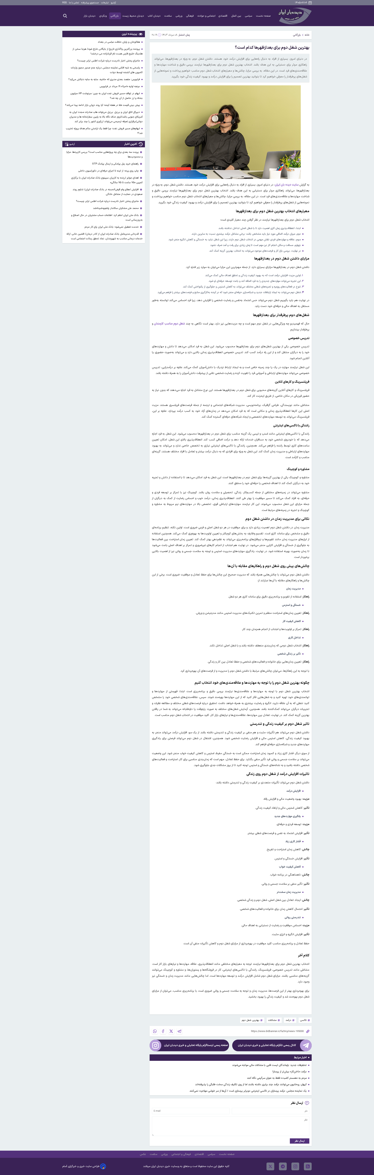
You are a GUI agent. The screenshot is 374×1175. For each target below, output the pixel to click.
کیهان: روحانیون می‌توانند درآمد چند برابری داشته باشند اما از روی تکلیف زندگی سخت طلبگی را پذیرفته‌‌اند (251, 1084)
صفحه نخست (263, 16)
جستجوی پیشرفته (90, 2)
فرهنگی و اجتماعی (181, 1154)
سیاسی (249, 16)
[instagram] (295, 1166)
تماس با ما (74, 2)
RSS (64, 2)
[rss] (308, 1166)
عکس (143, 1154)
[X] (171, 1031)
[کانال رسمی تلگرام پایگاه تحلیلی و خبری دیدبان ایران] (306, 1045)
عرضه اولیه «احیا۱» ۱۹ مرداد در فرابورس (120, 86)
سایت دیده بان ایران (286, 185)
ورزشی (179, 16)
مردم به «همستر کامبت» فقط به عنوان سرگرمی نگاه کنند (277, 1078)
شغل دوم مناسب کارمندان (169, 324)
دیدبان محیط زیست (134, 16)
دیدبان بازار (90, 16)
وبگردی (103, 16)
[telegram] (283, 1166)
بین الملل (236, 16)
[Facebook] (163, 1031)
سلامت (168, 16)
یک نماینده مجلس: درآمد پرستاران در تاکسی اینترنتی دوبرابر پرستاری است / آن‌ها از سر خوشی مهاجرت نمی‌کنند (248, 1091)
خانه (307, 35)
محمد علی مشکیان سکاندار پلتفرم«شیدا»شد (116, 208)
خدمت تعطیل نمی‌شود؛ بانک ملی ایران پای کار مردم (112, 227)
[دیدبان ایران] (294, 16)
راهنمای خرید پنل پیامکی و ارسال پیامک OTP (115, 164)
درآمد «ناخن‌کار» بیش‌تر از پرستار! (289, 1072)
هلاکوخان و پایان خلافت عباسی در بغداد (119, 42)
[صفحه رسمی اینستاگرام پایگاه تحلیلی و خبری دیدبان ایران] (155, 1045)
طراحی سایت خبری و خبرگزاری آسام (80, 1166)
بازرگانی (115, 16)
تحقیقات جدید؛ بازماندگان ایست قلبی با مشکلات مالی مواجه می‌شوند (269, 1065)
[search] (65, 16)
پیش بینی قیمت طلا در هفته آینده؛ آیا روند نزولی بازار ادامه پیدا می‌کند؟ (103, 105)
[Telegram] (179, 1031)
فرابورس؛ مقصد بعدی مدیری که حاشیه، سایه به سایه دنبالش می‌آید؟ (104, 79)
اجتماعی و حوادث (206, 16)
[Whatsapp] (155, 1031)
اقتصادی (223, 16)
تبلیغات (104, 2)
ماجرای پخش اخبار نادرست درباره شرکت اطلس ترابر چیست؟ (109, 61)
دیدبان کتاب (154, 16)
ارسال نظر (300, 1141)
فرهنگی (190, 16)
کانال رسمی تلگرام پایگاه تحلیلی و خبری (267, 1045)
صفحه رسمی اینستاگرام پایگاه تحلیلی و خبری (196, 1045)
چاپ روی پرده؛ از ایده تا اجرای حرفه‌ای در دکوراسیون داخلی (108, 171)
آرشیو (113, 2)
